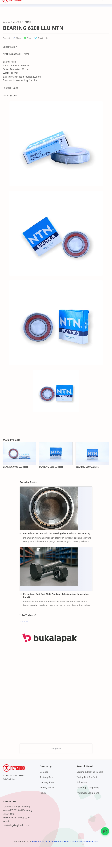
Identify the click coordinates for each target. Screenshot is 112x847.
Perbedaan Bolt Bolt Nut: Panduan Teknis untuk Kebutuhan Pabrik (56, 596)
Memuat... (25, 621)
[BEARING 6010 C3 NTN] (55, 452)
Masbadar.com (90, 841)
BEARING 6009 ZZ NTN (87, 466)
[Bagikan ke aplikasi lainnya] (46, 38)
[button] (17, 38)
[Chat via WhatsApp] (105, 831)
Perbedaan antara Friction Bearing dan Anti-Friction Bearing (56, 533)
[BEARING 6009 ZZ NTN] (92, 452)
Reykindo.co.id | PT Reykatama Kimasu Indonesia (57, 841)
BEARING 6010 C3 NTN (51, 466)
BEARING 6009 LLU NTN (15, 466)
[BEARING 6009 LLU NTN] (19, 452)
